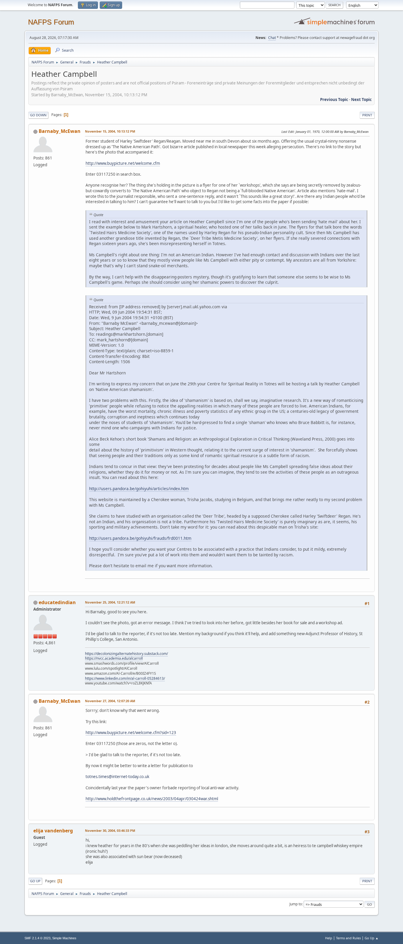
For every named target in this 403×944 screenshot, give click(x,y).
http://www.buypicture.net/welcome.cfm (123, 163)
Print (367, 115)
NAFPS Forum (51, 22)
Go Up (35, 881)
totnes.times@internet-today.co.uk (117, 776)
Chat (272, 37)
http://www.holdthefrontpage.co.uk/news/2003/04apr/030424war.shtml (152, 798)
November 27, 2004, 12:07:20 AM (110, 701)
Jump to (295, 903)
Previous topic (334, 99)
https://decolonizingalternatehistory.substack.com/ (126, 653)
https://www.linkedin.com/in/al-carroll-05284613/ (125, 678)
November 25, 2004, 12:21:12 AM (110, 602)
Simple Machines (64, 938)
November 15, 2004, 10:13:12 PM (110, 131)
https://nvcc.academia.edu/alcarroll (114, 658)
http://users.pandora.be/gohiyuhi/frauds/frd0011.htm (140, 538)
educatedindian (57, 602)
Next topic (361, 99)
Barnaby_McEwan (60, 131)
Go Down (38, 115)
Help (328, 938)
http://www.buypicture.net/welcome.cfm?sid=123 (131, 732)
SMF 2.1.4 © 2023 (37, 938)
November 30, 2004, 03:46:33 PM (110, 830)
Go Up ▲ (372, 938)
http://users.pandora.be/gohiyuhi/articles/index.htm (139, 488)
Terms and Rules (348, 938)
